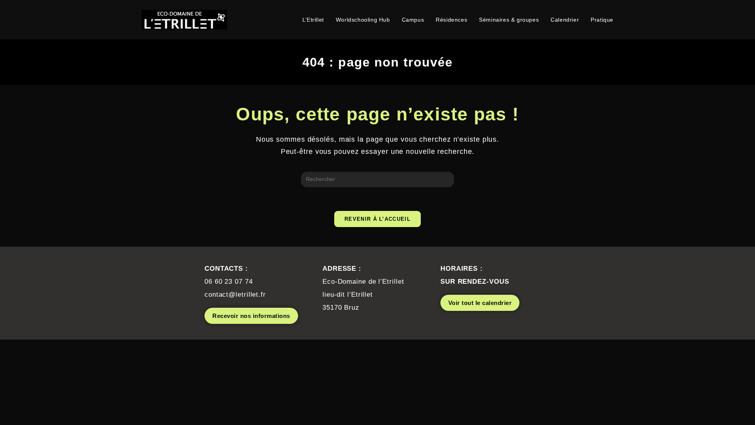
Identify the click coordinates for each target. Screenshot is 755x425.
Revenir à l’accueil (377, 219)
